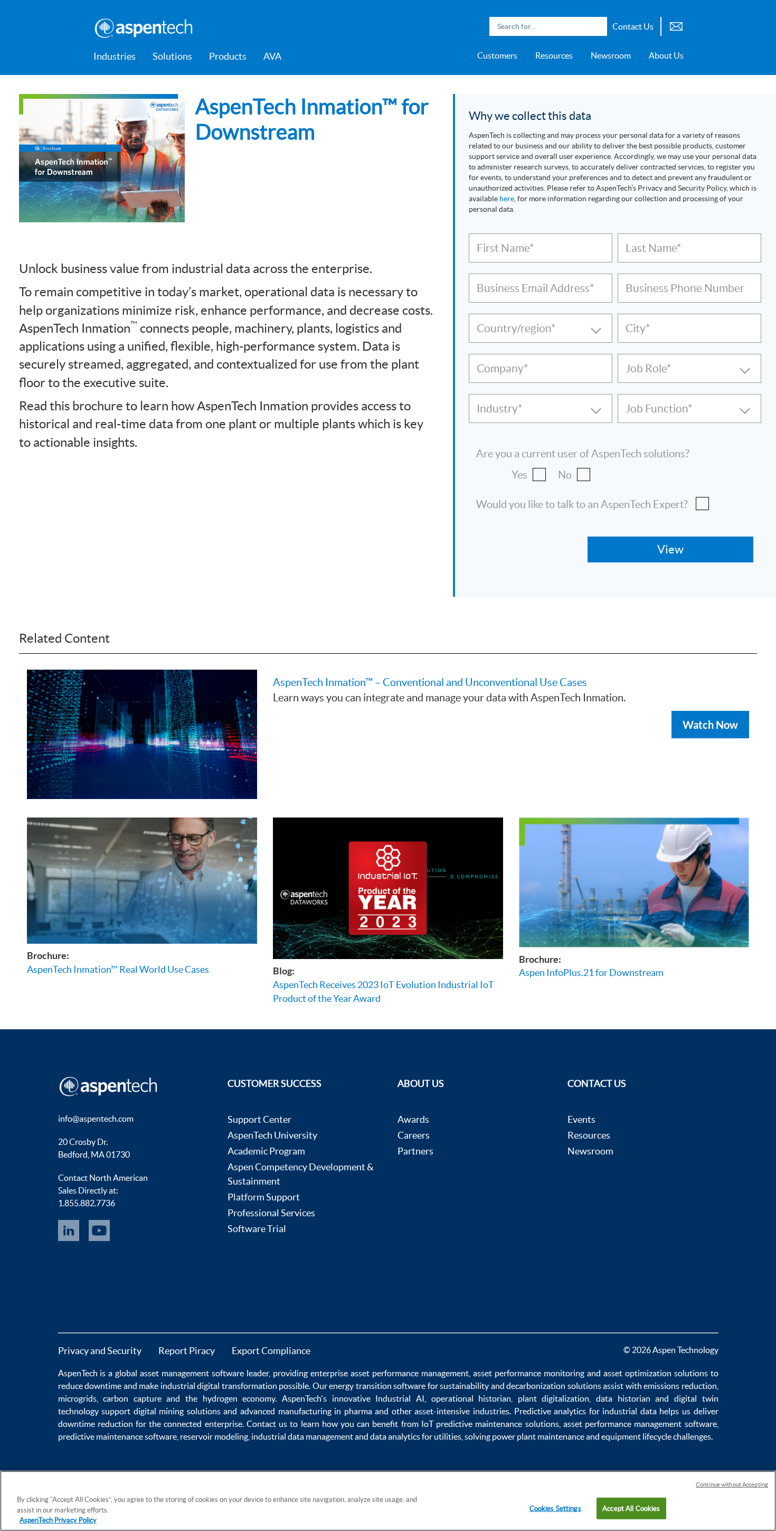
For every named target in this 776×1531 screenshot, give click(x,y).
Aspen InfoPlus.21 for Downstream (591, 972)
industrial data (629, 1411)
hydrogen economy (239, 1398)
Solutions (172, 56)
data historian (623, 1398)
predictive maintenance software (117, 1436)
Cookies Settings (555, 1508)
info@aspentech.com (96, 1118)
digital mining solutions (177, 1411)
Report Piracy (186, 1350)
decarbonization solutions (553, 1386)
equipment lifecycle (636, 1436)
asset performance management (410, 1373)
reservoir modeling (214, 1436)
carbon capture (132, 1398)
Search (596, 26)
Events (581, 1119)
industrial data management (302, 1436)
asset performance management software (640, 1424)
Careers (414, 1135)
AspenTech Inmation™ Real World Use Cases (118, 969)
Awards (413, 1119)
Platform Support (264, 1197)
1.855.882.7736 (86, 1203)
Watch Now (710, 724)
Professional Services (271, 1212)
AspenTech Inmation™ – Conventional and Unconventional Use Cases (430, 682)
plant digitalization (554, 1398)
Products (228, 56)
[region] (388, 1501)
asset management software (192, 1373)
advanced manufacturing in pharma (306, 1411)
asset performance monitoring (528, 1373)
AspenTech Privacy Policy (58, 1520)
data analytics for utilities (415, 1436)
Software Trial (257, 1228)
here (506, 198)
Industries (114, 56)
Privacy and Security (99, 1350)
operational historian (471, 1398)
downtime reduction (95, 1424)
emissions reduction (680, 1386)
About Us (666, 55)
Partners (415, 1151)
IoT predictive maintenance (471, 1424)
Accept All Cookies (631, 1508)
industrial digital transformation (218, 1386)
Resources (554, 55)
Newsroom (611, 55)
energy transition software (377, 1386)
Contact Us (633, 26)
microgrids (77, 1398)
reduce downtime (90, 1386)
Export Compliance (271, 1350)
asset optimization (637, 1373)
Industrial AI (399, 1398)
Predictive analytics (550, 1411)
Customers (497, 55)
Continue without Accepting (732, 1484)
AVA (272, 56)
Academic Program (266, 1151)
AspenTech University (272, 1135)
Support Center (259, 1119)
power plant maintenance (538, 1436)
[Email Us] (676, 25)
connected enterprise (203, 1424)
